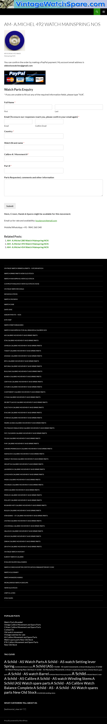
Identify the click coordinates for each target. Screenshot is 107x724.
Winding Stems (10, 294)
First (6, 111)
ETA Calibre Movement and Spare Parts (21, 340)
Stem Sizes (8, 598)
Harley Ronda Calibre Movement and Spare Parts (26, 459)
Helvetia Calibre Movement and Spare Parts (23, 464)
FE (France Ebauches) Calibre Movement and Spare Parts (29, 428)
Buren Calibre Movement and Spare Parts (22, 376)
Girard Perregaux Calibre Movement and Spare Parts (28, 449)
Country (9, 131)
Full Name (9, 102)
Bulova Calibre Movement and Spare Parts (23, 371)
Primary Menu (103, 11)
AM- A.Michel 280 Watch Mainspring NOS (28, 240)
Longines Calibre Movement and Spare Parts (24, 474)
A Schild (79, 673)
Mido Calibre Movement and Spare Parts (22, 479)
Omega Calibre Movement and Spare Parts (23, 346)
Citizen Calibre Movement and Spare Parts (23, 387)
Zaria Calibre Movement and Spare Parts (22, 541)
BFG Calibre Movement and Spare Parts (21, 361)
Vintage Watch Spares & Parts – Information (23, 268)
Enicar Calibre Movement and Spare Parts (23, 413)
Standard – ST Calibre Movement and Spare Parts (26, 516)
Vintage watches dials (14, 289)
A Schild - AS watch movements (66, 667)
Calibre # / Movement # (16, 154)
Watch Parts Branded (13, 325)
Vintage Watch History (14, 552)
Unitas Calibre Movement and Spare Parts (22, 521)
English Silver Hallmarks (15, 562)
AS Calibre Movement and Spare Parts (20, 335)
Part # (7, 165)
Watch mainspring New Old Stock (19, 279)
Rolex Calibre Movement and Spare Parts (22, 510)
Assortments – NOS (12, 315)
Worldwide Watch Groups (16, 583)
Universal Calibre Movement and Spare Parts (24, 526)
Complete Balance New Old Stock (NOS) (21, 284)
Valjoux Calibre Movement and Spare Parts (23, 531)
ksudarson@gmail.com (46, 220)
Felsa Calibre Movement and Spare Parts (22, 438)
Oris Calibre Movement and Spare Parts (21, 490)
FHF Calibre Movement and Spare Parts (21, 443)
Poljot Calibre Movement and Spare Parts (23, 500)
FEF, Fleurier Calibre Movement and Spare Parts (25, 433)
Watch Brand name (14, 142)
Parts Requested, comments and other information (29, 177)
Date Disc (8, 309)
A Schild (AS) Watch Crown (23, 667)
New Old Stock (10, 588)
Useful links (9, 593)
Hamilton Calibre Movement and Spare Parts (24, 454)
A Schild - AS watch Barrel (28, 674)
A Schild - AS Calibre (20, 678)
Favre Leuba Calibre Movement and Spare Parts (25, 423)
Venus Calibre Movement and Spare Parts (22, 536)
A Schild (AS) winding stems (46, 693)
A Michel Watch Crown (94, 674)
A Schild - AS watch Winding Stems (64, 678)
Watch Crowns (11, 299)
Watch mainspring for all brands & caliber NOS (25, 330)
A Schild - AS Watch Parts (24, 662)
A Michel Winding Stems (87, 667)
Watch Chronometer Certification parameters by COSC (29, 567)
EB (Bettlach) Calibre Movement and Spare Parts (25, 402)
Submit (9, 206)
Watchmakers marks (13, 577)
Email (6, 126)
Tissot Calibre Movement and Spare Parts (22, 351)
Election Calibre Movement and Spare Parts (24, 407)
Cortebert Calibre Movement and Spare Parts (24, 392)
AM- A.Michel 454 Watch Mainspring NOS (28, 247)
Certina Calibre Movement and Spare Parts (23, 382)
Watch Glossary (11, 572)
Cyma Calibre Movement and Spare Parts (22, 397)
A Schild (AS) (43, 666)
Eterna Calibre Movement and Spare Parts (23, 418)
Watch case (9, 304)
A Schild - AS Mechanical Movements (50, 670)
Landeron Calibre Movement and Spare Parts (24, 469)
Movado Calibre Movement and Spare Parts (23, 485)
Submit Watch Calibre (14, 557)
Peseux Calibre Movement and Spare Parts (23, 495)
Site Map (7, 320)
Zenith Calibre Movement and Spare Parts (23, 546)
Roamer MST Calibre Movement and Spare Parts (25, 505)
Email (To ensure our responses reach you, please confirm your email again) (41, 116)
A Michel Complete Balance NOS (76, 670)
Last (56, 111)
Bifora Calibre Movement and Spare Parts (23, 366)
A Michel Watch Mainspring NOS (60, 674)
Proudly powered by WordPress (15, 721)
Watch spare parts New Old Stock (19, 273)
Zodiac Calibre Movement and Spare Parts (23, 356)
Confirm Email (40, 126)
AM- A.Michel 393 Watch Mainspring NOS (28, 243)
